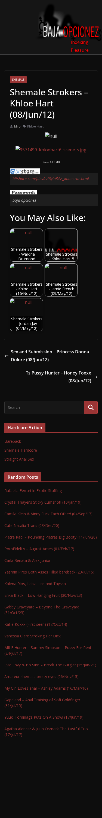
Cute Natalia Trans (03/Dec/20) (31, 525)
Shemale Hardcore (20, 450)
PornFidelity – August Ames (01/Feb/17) (39, 548)
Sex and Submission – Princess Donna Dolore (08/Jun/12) (50, 356)
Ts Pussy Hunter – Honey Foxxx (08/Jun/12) (58, 377)
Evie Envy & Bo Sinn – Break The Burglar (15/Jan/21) (50, 664)
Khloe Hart (35, 126)
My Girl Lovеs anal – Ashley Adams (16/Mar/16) (46, 688)
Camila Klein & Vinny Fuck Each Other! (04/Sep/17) (48, 513)
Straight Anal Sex (19, 459)
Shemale (18, 80)
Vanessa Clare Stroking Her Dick (32, 635)
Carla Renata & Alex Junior (27, 560)
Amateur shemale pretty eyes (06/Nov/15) (41, 676)
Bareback (12, 441)
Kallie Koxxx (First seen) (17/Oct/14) (35, 624)
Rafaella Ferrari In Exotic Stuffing (33, 490)
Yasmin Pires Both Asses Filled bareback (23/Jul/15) (49, 572)
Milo (17, 126)
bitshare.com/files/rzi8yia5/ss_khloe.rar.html (51, 178)
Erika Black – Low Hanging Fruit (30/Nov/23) (43, 595)
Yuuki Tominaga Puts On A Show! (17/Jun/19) (44, 717)
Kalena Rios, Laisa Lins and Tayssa (35, 583)
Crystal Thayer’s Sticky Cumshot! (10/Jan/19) (43, 502)
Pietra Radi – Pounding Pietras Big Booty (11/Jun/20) (50, 537)
